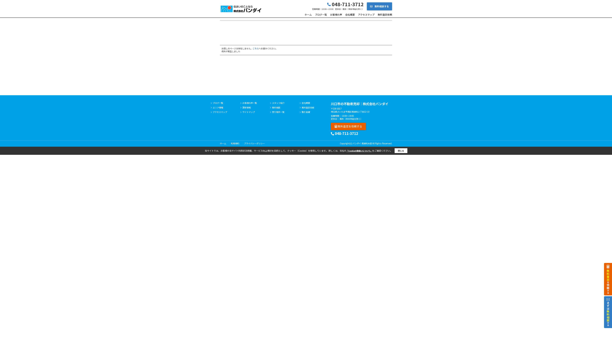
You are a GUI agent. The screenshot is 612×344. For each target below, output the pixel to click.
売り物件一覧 (278, 112)
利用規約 (235, 143)
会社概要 (350, 14)
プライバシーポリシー (254, 143)
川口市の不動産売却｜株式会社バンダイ (359, 103)
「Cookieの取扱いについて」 (359, 150)
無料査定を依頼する (349, 126)
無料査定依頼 (385, 14)
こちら (256, 48)
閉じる (401, 150)
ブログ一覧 (321, 14)
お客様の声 (336, 14)
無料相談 (276, 107)
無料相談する (381, 6)
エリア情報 (218, 107)
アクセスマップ (366, 14)
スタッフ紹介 (278, 103)
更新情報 (246, 107)
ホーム (308, 14)
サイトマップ (248, 112)
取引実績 (306, 112)
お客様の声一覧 (249, 103)
